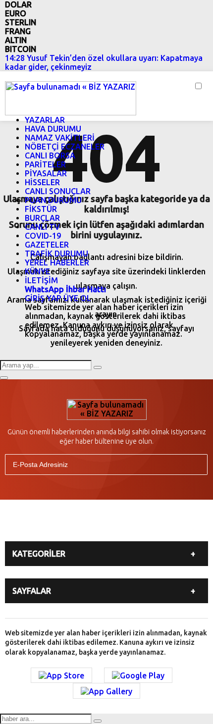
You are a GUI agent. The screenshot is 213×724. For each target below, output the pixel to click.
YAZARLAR (45, 119)
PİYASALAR (46, 173)
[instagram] (96, 523)
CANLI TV (42, 226)
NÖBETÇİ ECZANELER (65, 146)
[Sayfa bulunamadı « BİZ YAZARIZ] (70, 97)
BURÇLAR (42, 217)
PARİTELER (45, 164)
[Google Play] (138, 675)
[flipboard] (145, 523)
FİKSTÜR (41, 209)
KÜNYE (37, 271)
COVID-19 (43, 235)
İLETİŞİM (41, 280)
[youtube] (120, 523)
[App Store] (61, 675)
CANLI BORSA (50, 155)
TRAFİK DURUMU (56, 253)
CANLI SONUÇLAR (58, 191)
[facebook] (46, 523)
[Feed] (170, 523)
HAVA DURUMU (53, 128)
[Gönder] (196, 464)
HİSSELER (42, 182)
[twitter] (71, 523)
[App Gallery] (106, 691)
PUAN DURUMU (53, 200)
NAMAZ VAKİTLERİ (60, 137)
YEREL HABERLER (57, 262)
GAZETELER (47, 244)
